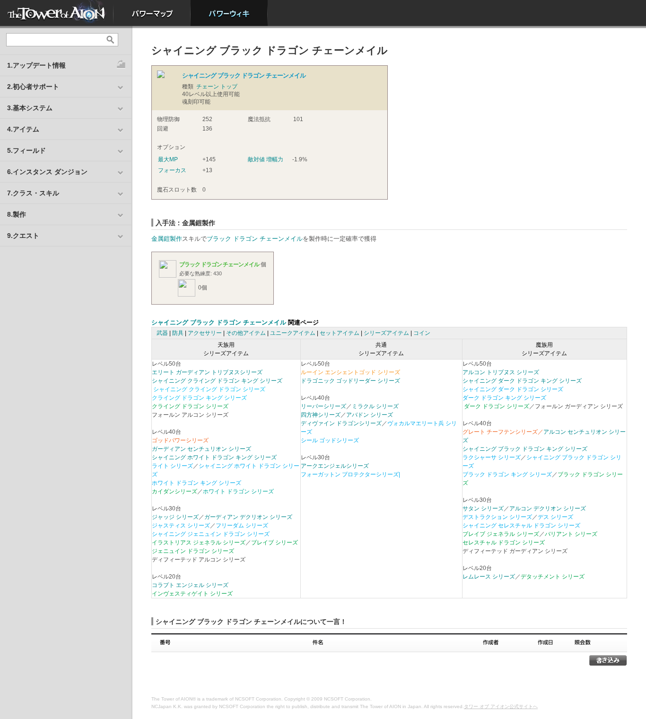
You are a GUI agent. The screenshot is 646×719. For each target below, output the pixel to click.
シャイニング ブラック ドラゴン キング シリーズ (525, 449)
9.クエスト (23, 235)
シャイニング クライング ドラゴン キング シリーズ (217, 380)
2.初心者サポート (33, 86)
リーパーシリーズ (323, 406)
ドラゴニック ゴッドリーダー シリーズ (350, 380)
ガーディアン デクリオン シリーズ (248, 517)
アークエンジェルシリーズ (335, 466)
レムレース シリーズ (489, 576)
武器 (162, 333)
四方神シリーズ (320, 415)
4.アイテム (23, 129)
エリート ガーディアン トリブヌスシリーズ (207, 372)
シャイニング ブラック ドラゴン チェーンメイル (218, 322)
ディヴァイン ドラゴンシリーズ (341, 423)
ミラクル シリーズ (375, 406)
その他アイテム (246, 333)
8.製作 (16, 214)
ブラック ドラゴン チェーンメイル (255, 238)
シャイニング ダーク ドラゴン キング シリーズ (522, 380)
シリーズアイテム (386, 333)
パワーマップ (152, 13)
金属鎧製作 (166, 238)
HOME (56, 13)
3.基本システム (29, 108)
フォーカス (172, 170)
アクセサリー (205, 333)
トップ (228, 86)
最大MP (168, 159)
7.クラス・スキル (33, 193)
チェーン (207, 86)
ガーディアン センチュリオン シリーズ (201, 449)
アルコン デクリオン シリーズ (547, 508)
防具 (177, 333)
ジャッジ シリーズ (175, 517)
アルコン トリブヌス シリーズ (501, 372)
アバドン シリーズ (369, 415)
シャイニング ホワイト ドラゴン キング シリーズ (214, 457)
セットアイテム (339, 333)
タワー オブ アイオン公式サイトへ (501, 706)
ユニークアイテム (292, 333)
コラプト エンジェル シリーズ (190, 585)
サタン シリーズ (483, 508)
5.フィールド (26, 150)
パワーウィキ (229, 13)
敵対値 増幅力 (265, 159)
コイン (421, 333)
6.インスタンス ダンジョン (47, 171)
